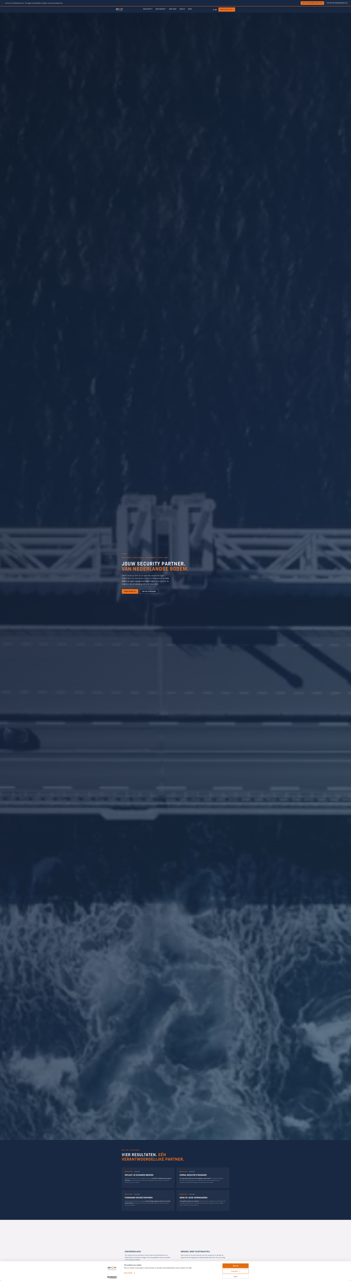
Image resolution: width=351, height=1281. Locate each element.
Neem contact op (130, 591)
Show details (128, 1273)
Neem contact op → (226, 9)
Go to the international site (312, 2)
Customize (234, 1271)
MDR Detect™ (148, 9)
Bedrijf (182, 9)
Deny (235, 1276)
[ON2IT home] (119, 9)
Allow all (235, 1266)
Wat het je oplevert (149, 591)
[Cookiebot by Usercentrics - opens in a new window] (112, 1277)
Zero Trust (173, 9)
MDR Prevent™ (161, 9)
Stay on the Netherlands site (337, 2)
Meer (190, 9)
